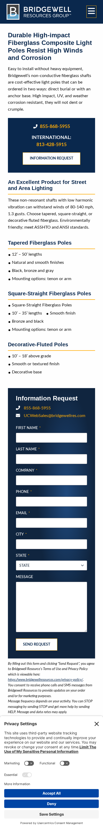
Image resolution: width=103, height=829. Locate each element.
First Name (28, 428)
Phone (24, 492)
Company (26, 470)
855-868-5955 (54, 126)
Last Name (28, 449)
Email (23, 513)
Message (24, 577)
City (21, 534)
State (22, 556)
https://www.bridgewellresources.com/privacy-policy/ (45, 679)
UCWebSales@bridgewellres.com (54, 416)
